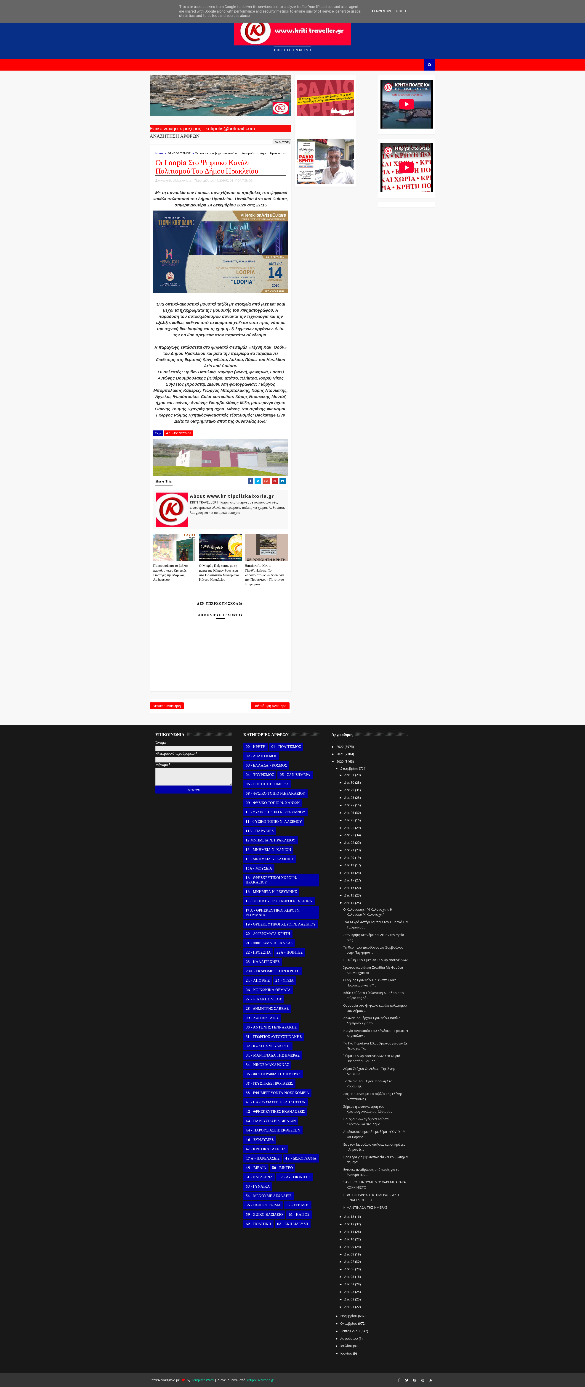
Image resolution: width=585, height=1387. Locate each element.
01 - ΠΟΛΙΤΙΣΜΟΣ (179, 153)
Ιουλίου (346, 1346)
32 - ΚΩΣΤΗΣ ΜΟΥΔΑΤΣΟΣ (268, 1046)
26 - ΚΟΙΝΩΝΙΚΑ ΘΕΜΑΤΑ (268, 990)
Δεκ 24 (349, 827)
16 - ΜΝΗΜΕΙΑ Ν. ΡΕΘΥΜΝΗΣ (271, 891)
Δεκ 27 (349, 805)
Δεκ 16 (349, 888)
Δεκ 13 (349, 1216)
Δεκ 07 (349, 1261)
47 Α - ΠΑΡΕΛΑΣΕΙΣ (262, 1158)
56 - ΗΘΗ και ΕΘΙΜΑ (263, 1205)
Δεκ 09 (349, 1247)
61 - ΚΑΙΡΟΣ (299, 1214)
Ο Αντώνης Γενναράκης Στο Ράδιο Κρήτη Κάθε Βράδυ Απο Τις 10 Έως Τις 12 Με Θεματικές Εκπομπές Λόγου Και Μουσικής (325, 125)
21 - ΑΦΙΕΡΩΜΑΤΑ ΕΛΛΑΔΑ (269, 943)
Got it (401, 11)
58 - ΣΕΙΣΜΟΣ (297, 1205)
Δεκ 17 (349, 880)
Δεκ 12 (349, 1224)
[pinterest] (422, 1380)
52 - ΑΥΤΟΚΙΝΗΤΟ (294, 1177)
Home (159, 153)
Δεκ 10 (349, 1239)
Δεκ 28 (349, 797)
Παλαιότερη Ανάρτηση (270, 706)
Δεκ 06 (349, 1269)
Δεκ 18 (349, 872)
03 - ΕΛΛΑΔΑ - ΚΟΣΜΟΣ (266, 765)
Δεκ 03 (349, 1291)
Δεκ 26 (349, 812)
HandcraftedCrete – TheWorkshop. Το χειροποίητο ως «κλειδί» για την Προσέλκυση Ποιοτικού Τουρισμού (264, 575)
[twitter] (406, 1380)
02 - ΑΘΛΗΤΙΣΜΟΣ (261, 756)
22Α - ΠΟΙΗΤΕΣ (290, 952)
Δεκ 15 (349, 895)
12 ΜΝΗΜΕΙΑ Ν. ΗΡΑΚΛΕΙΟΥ (270, 840)
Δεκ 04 (349, 1284)
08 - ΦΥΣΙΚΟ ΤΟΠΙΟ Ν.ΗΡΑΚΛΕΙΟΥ (275, 793)
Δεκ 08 (349, 1254)
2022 (340, 746)
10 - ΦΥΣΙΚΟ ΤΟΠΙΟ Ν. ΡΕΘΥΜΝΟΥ (275, 812)
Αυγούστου (349, 1338)
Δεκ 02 (349, 1299)
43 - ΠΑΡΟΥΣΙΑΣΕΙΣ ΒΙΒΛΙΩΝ (271, 1121)
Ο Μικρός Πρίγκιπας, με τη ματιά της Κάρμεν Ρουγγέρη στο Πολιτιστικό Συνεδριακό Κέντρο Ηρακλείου (219, 573)
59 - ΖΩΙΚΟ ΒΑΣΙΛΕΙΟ (264, 1214)
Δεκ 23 (349, 835)
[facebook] (398, 1380)
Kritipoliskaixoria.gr (260, 1380)
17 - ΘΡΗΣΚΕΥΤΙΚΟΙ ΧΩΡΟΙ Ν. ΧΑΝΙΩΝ (279, 901)
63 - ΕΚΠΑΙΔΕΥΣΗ (292, 1224)
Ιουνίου (346, 1353)
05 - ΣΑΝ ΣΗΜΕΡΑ (295, 775)
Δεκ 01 (349, 1307)
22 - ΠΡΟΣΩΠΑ (258, 952)
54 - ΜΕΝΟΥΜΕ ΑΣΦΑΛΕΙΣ (268, 1196)
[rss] (430, 1380)
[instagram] (414, 1380)
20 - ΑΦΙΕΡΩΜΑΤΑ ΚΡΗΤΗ (268, 933)
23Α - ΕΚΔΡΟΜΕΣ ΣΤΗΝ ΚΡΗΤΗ (273, 971)
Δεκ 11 (349, 1231)
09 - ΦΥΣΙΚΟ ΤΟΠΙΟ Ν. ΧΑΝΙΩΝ (273, 803)
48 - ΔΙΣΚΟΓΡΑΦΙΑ (300, 1158)
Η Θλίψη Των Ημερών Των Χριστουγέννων (375, 960)
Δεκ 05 (349, 1276)
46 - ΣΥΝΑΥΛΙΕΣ (260, 1139)
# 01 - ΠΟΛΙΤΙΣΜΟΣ (178, 433)
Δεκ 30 (349, 782)
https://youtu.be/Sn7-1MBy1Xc (220, 341)
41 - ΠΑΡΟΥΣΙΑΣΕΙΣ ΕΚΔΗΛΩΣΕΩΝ (276, 1102)
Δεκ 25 (349, 820)
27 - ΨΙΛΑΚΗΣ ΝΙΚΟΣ (264, 999)
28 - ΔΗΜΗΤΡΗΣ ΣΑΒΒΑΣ (267, 1008)
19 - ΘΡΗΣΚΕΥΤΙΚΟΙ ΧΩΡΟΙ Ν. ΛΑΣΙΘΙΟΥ (281, 924)
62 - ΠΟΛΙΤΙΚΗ (258, 1224)
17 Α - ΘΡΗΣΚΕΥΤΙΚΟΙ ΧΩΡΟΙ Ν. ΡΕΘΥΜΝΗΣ (273, 912)
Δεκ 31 (349, 775)
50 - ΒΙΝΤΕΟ (282, 1168)
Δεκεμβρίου (349, 768)
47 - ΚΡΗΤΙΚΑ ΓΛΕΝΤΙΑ (266, 1149)
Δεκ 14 (349, 903)
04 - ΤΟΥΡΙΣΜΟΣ (260, 775)
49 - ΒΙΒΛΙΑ (256, 1168)
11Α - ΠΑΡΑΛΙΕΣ (260, 831)
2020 (340, 761)
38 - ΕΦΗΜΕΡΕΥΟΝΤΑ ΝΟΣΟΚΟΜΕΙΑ (277, 1093)
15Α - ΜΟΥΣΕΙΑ (259, 868)
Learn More (382, 11)
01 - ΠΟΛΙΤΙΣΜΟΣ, (241, 180)
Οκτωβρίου (349, 1323)
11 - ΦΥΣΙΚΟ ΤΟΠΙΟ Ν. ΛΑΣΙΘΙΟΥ (274, 821)
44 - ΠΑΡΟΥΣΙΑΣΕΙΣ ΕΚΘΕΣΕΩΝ (273, 1130)
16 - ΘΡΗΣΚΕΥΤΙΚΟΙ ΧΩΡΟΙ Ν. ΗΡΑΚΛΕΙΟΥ (271, 880)
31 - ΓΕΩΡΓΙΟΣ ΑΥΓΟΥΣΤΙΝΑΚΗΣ (274, 1036)
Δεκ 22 (349, 842)
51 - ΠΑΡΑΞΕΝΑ (259, 1177)
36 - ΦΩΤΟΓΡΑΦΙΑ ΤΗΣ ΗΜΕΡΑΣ (273, 1074)
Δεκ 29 (349, 790)
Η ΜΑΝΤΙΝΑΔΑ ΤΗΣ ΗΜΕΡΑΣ (365, 1207)
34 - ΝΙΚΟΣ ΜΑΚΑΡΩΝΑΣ (267, 1065)
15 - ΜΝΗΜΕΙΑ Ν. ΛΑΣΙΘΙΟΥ (270, 859)
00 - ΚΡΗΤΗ (256, 746)
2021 (340, 754)
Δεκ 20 (349, 857)
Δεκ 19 (349, 865)
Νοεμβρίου (349, 1316)
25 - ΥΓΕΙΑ (284, 980)
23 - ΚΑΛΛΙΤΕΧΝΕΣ (262, 962)
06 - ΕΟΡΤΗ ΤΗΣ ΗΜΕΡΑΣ (267, 784)
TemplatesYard (202, 1380)
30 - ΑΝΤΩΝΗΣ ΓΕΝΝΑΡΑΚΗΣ (271, 1027)
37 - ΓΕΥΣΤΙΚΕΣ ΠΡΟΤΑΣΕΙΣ (269, 1083)
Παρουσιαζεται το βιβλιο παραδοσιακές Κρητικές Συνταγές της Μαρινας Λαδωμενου (170, 573)
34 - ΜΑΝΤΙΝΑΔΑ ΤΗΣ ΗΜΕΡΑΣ (273, 1055)
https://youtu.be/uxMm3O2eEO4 (220, 427)
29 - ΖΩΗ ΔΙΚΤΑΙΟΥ (262, 1018)
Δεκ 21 (349, 850)
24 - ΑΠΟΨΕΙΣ (258, 980)
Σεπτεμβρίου (350, 1331)
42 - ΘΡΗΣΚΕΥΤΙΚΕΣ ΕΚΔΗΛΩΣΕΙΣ (275, 1111)
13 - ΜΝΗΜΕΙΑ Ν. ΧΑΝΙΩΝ (268, 849)
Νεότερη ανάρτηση (167, 706)
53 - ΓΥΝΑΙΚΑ (258, 1186)
